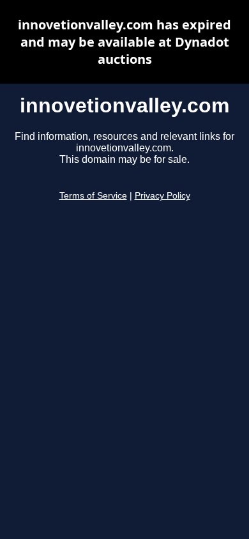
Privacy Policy (162, 196)
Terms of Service (93, 196)
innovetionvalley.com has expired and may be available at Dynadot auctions (124, 42)
